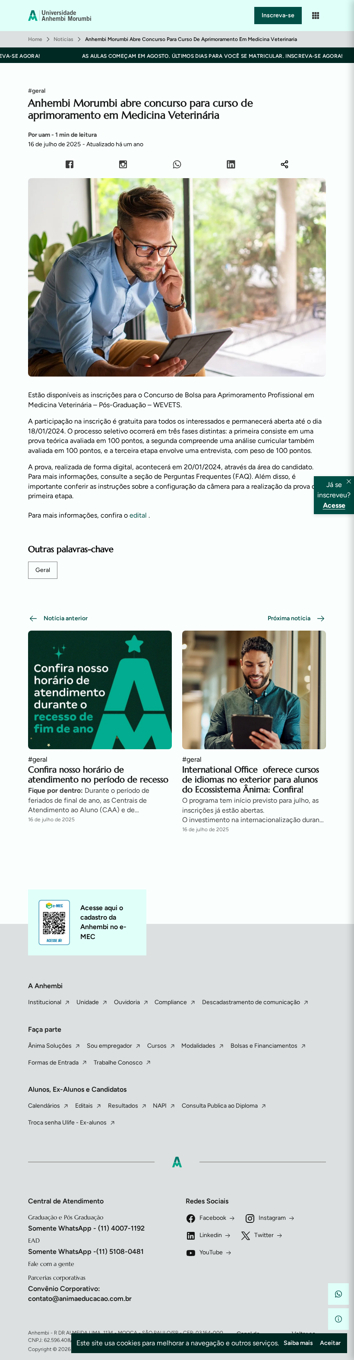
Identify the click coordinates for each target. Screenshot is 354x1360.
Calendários (44, 1105)
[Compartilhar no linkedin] (231, 165)
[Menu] (315, 15)
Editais (84, 1105)
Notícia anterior (66, 618)
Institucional (44, 1002)
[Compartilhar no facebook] (69, 165)
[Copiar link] (284, 165)
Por (62, 134)
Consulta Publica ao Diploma (220, 1105)
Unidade (87, 1002)
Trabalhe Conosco (118, 1062)
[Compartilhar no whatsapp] (177, 165)
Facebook (212, 1218)
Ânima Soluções (50, 1045)
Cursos (157, 1045)
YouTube (211, 1252)
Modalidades (198, 1045)
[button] (338, 1294)
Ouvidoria (127, 1002)
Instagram (272, 1218)
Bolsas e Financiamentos (264, 1045)
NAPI (160, 1105)
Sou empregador (109, 1045)
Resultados (123, 1105)
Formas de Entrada (53, 1062)
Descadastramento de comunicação (251, 1002)
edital (139, 515)
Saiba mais (298, 1343)
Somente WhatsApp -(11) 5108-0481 (86, 1251)
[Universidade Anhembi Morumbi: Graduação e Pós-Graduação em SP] (59, 15)
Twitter (264, 1235)
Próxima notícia (289, 618)
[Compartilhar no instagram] (123, 165)
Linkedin (210, 1235)
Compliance (171, 1002)
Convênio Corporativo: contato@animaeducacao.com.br (80, 1293)
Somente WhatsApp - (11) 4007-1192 (86, 1228)
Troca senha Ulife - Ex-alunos (67, 1122)
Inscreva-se (278, 15)
